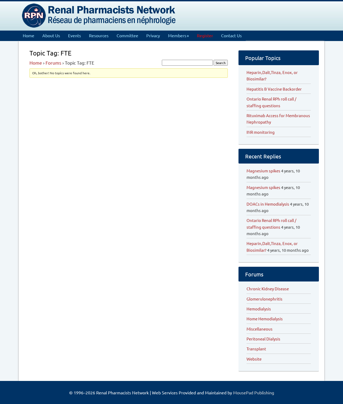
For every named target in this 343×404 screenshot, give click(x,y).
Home (35, 62)
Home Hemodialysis (265, 318)
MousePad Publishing (253, 392)
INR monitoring (261, 132)
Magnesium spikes (263, 170)
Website (254, 358)
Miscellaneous (260, 328)
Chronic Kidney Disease (268, 288)
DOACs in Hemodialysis (268, 203)
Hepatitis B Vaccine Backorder (274, 88)
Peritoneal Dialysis (263, 338)
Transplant (256, 348)
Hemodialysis (259, 308)
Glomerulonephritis (264, 298)
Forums (53, 62)
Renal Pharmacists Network (99, 14)
